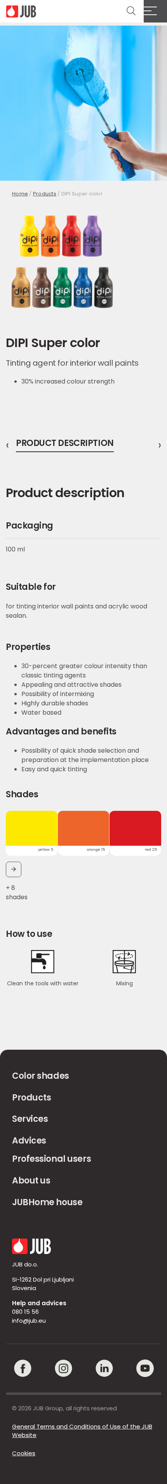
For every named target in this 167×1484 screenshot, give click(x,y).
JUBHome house (47, 1202)
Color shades (40, 1076)
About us (31, 1181)
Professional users (51, 1159)
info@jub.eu (29, 1320)
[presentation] (7, 445)
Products (44, 193)
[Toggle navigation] (155, 11)
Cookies (23, 1453)
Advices (29, 1141)
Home (20, 193)
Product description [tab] (65, 444)
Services (30, 1119)
